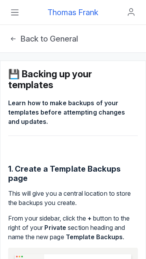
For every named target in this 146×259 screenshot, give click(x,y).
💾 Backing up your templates (50, 79)
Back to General (49, 38)
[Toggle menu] (14, 12)
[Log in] (131, 12)
